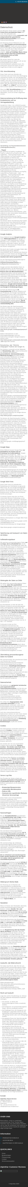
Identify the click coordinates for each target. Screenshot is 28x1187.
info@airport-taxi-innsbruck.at (9, 1106)
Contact (4, 1159)
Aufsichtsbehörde (13, 1039)
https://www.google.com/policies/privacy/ (12, 527)
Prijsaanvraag (6, 1157)
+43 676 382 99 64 (22, 1)
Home (3, 1153)
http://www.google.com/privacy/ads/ (11, 415)
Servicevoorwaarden (8, 1161)
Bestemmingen (6, 1155)
